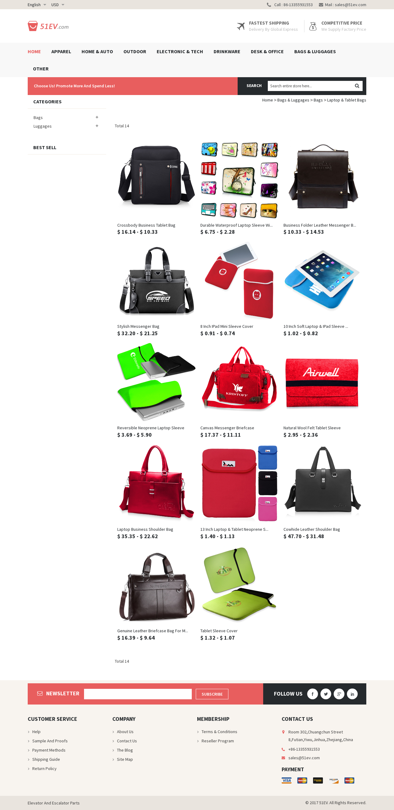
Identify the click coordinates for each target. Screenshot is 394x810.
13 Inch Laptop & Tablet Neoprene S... (234, 529)
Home (267, 100)
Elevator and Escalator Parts (54, 803)
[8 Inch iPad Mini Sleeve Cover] (239, 280)
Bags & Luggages (293, 100)
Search (254, 85)
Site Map (125, 759)
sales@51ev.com (350, 4)
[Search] (357, 86)
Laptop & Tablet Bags (346, 100)
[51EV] (49, 26)
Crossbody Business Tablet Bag (146, 225)
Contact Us (127, 741)
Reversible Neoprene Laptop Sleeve (150, 428)
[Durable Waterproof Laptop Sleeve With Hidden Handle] (239, 179)
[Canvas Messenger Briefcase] (239, 382)
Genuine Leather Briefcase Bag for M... (152, 630)
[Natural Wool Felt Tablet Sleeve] (322, 382)
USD (55, 4)
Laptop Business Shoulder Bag (145, 529)
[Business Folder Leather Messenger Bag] (322, 179)
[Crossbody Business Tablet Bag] (156, 179)
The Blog (125, 750)
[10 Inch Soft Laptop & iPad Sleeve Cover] (322, 280)
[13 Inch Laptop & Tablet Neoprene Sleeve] (239, 483)
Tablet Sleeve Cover (219, 630)
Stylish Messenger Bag (138, 326)
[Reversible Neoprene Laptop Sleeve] (156, 382)
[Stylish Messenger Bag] (156, 280)
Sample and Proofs (50, 741)
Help (36, 731)
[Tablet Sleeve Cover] (239, 585)
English (34, 4)
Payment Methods (49, 750)
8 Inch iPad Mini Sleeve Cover (226, 326)
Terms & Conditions (219, 731)
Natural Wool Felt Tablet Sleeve (312, 428)
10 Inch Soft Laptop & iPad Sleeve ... (315, 326)
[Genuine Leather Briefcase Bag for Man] (156, 585)
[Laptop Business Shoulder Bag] (156, 483)
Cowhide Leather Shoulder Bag (311, 529)
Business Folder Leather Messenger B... (319, 225)
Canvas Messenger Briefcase (227, 428)
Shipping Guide (46, 759)
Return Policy (44, 768)
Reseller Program (218, 741)
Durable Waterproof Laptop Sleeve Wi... (236, 225)
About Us (125, 731)
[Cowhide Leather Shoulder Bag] (322, 483)
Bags (318, 100)
